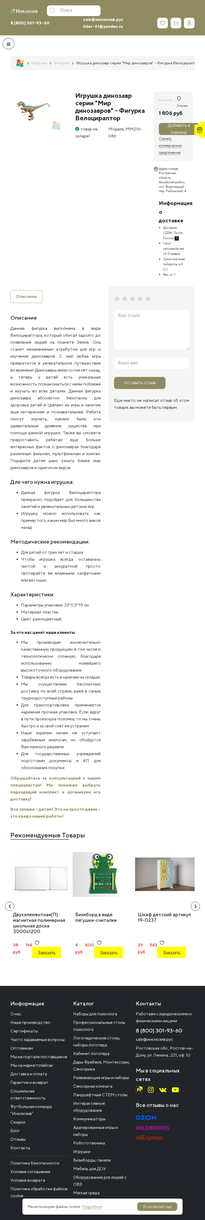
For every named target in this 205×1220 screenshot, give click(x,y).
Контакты (20, 1147)
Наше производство (30, 1022)
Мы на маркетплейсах (31, 1065)
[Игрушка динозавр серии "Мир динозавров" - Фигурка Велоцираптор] (33, 111)
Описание (26, 296)
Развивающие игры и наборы (101, 1077)
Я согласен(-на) (157, 1206)
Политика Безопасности (34, 1163)
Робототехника (89, 1143)
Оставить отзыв (140, 382)
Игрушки (81, 1151)
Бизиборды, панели (92, 1160)
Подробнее (92, 1206)
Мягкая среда (86, 1192)
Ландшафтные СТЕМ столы (100, 1094)
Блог (15, 1130)
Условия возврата (27, 1180)
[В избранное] (36, 943)
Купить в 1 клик (45, 967)
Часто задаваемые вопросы (37, 1039)
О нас (15, 1013)
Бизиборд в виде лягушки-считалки (96, 917)
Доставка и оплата (28, 1073)
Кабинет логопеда (91, 1053)
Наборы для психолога (95, 1013)
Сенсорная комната (92, 1086)
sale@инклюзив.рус (103, 19)
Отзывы (18, 1139)
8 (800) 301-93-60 (29, 22)
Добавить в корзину (179, 129)
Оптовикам (21, 1048)
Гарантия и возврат (29, 1082)
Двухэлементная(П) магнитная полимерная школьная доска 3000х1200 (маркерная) (39, 926)
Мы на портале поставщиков (38, 1056)
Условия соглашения (30, 1171)
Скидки (17, 1122)
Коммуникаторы (89, 1118)
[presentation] (9, 906)
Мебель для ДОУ (89, 1168)
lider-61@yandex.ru (103, 26)
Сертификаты (24, 1031)
